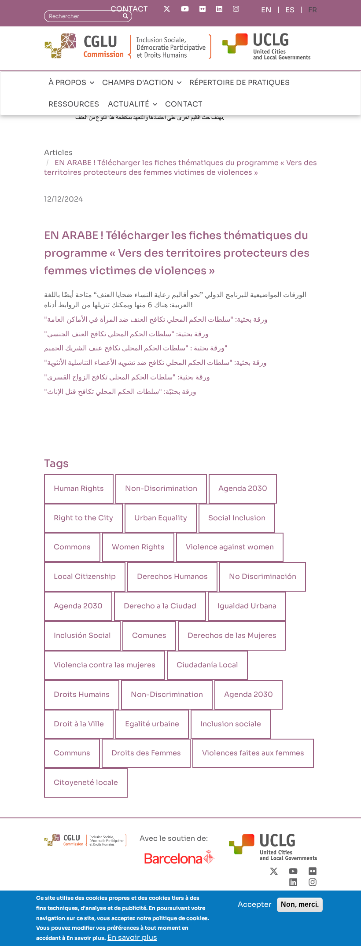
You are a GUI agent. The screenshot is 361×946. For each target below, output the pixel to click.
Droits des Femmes (146, 753)
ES (290, 10)
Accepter (255, 904)
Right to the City (83, 518)
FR (312, 10)
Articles (58, 152)
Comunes (149, 635)
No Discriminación (262, 576)
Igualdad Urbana (246, 606)
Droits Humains (82, 694)
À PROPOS (68, 82)
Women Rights (138, 547)
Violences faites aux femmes (253, 753)
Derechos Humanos (172, 576)
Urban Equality (160, 518)
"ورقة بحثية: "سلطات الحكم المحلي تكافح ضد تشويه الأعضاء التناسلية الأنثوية (155, 362)
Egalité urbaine (152, 724)
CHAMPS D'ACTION (138, 82)
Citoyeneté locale (86, 782)
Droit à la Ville (79, 724)
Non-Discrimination (161, 488)
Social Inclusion (236, 518)
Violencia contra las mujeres (104, 665)
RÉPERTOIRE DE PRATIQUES (239, 82)
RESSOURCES (73, 104)
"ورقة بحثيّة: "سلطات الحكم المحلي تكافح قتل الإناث (120, 391)
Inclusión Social (82, 635)
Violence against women (230, 547)
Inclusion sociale (230, 724)
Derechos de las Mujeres (232, 635)
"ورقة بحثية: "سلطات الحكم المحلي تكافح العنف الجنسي (126, 334)
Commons (72, 547)
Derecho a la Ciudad (160, 606)
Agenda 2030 (242, 488)
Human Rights (79, 488)
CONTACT (129, 9)
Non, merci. (300, 904)
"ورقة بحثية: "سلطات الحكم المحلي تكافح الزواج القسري (127, 377)
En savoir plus (132, 937)
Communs (72, 753)
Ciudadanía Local (207, 665)
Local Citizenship (85, 576)
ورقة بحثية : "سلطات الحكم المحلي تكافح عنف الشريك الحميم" (136, 348)
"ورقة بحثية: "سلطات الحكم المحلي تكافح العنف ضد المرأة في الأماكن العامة (156, 319)
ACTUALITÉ (129, 104)
